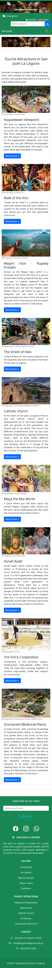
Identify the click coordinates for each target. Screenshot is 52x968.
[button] (15, 829)
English (45, 19)
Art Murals (26, 918)
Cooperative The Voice (26, 923)
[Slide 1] (24, 43)
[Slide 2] (28, 43)
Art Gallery (26, 872)
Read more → (12, 155)
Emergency (12, 16)
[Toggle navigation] (46, 31)
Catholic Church (26, 913)
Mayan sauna (26, 883)
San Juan (7, 31)
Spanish (32, 19)
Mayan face (26, 907)
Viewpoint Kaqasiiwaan (26, 902)
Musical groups (26, 877)
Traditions (26, 888)
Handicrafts (26, 867)
